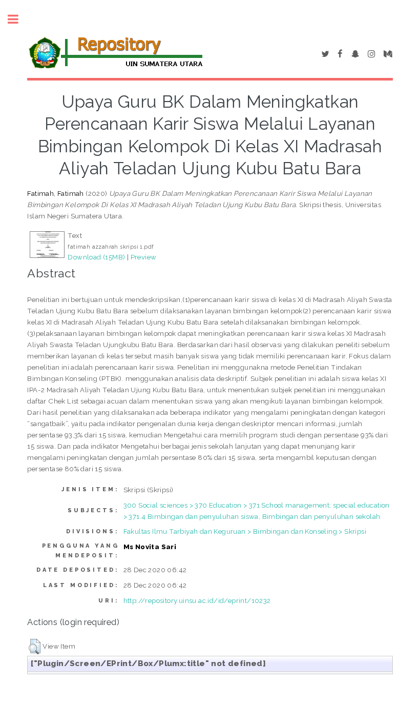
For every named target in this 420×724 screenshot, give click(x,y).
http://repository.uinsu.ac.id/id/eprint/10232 (197, 600)
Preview (144, 257)
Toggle (18, 19)
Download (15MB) (96, 257)
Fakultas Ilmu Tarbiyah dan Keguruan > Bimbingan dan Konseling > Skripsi (244, 531)
